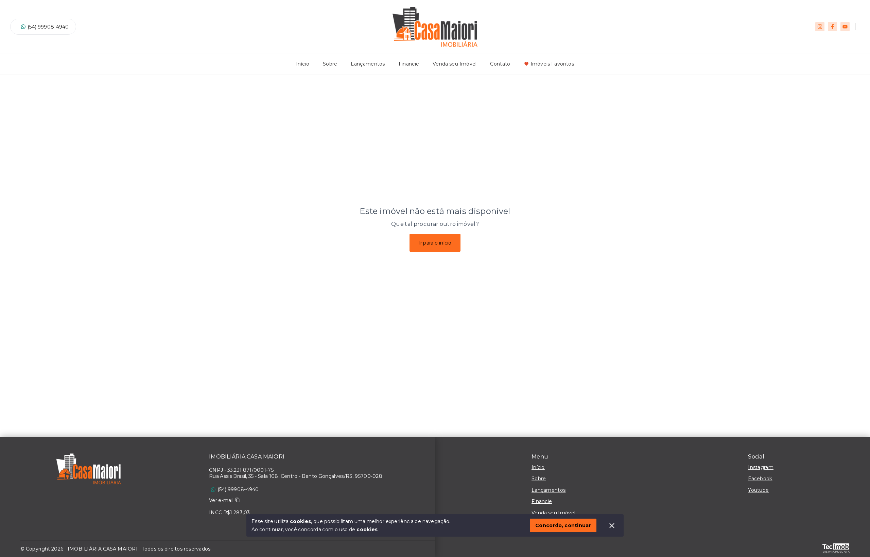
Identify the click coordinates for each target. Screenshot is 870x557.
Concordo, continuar (563, 525)
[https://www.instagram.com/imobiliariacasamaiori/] (819, 26)
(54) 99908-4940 (48, 27)
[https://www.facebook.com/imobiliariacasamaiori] (832, 26)
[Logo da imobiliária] (88, 471)
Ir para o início (435, 243)
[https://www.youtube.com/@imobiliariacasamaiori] (845, 26)
